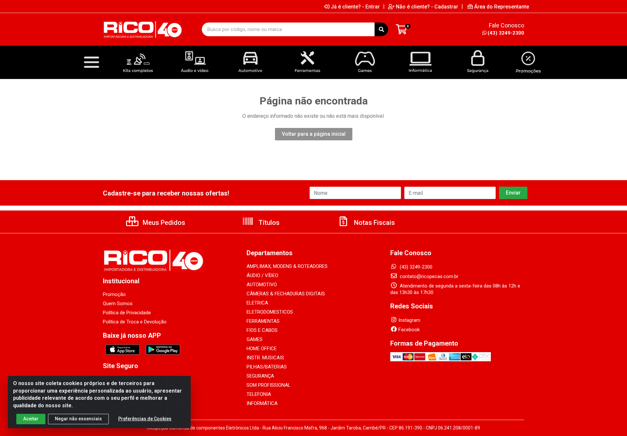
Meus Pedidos (163, 222)
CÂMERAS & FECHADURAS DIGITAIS (286, 294)
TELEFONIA (259, 394)
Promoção (114, 294)
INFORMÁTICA (262, 403)
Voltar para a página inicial (314, 134)
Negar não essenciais (78, 418)
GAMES (255, 339)
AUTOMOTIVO (262, 285)
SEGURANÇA (260, 376)
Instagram (409, 320)
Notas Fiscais (373, 222)
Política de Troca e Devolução (135, 322)
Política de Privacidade (127, 313)
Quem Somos (118, 303)
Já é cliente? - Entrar (355, 6)
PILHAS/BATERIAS (267, 367)
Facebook (409, 330)
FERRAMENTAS (263, 321)
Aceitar (31, 418)
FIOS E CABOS (262, 330)
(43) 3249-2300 (506, 33)
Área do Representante (501, 6)
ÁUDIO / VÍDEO (262, 275)
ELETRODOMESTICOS (270, 312)
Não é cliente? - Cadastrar (427, 6)
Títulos (268, 222)
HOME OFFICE (262, 348)
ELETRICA (257, 303)
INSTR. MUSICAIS (265, 358)
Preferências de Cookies (144, 418)
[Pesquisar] (381, 29)
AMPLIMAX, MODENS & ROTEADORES (287, 266)
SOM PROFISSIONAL (269, 385)
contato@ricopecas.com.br (428, 276)
